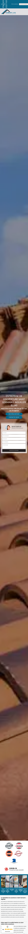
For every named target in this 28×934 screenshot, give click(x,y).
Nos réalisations (14, 414)
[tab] (14, 467)
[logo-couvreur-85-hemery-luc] (8, 11)
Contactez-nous (14, 417)
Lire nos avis (7, 931)
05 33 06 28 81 (2, 4)
